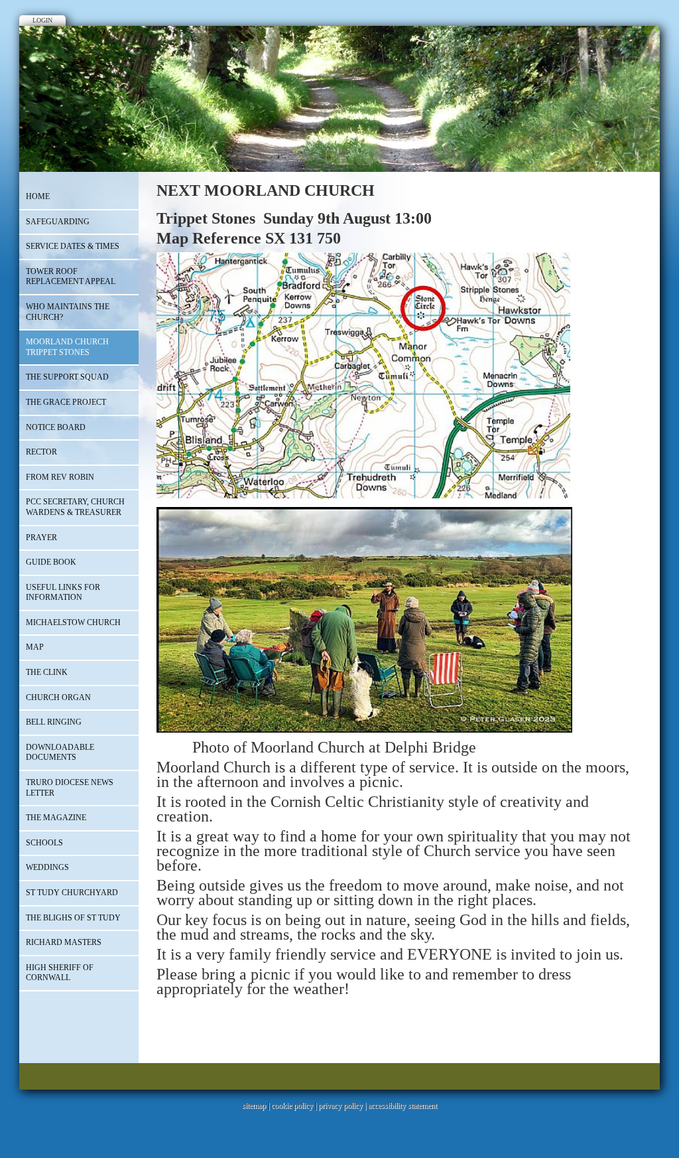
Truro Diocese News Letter (69, 788)
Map (35, 647)
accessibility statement (402, 1105)
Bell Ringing (54, 722)
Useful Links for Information (63, 593)
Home (38, 196)
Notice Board (56, 427)
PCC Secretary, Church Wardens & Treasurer (75, 507)
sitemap (254, 1105)
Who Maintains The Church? (67, 312)
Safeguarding (58, 221)
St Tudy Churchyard (72, 892)
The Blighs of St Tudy (73, 917)
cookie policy (292, 1105)
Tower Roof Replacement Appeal (70, 277)
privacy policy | (343, 1105)
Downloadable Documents (60, 752)
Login (42, 20)
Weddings (47, 867)
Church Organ (58, 697)
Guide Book (51, 562)
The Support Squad (67, 377)
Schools (44, 842)
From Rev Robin (60, 477)
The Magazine (56, 817)
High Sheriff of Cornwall (59, 973)
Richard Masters (63, 942)
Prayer (41, 537)
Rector (41, 452)
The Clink (47, 672)
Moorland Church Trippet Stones (67, 347)
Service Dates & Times (72, 246)
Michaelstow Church (73, 622)
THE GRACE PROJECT (66, 402)
